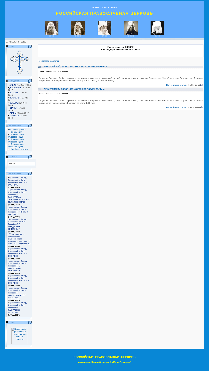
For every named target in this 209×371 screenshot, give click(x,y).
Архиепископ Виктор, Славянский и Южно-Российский (104, 362)
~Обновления (15, 132)
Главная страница (17, 129)
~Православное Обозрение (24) (16, 140)
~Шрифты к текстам (18, 149)
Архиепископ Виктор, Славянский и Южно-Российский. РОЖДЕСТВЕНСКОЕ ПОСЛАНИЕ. (17, 293)
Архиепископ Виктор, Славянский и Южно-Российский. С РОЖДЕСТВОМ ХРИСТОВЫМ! (17, 224)
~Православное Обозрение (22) (16, 135)
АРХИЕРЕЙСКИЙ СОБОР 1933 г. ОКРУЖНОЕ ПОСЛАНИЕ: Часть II (75, 67)
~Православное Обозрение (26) (16, 145)
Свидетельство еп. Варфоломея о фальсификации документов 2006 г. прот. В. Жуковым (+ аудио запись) (19, 239)
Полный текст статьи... (176, 85)
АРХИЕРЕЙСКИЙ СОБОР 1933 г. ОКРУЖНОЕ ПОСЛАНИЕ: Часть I (74, 89)
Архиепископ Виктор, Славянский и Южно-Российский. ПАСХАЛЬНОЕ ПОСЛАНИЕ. (17, 307)
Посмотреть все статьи (48, 61)
